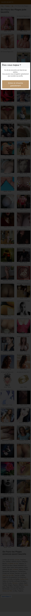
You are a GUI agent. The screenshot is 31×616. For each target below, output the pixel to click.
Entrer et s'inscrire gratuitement (15, 84)
